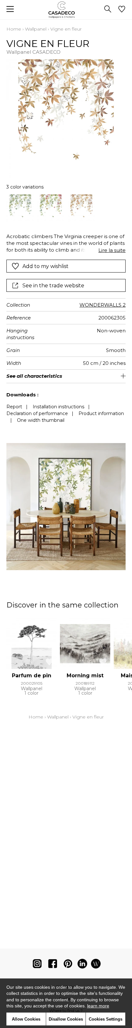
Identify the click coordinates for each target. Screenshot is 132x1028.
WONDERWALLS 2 (102, 305)
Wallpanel (35, 29)
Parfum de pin (31, 675)
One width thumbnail (40, 420)
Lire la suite (112, 250)
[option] (20, 208)
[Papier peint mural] (96, 965)
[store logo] (66, 9)
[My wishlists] (122, 9)
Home (13, 29)
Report (14, 407)
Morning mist (85, 675)
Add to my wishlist (45, 266)
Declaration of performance (37, 413)
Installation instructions (58, 407)
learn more (98, 1005)
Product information (101, 413)
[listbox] (66, 208)
